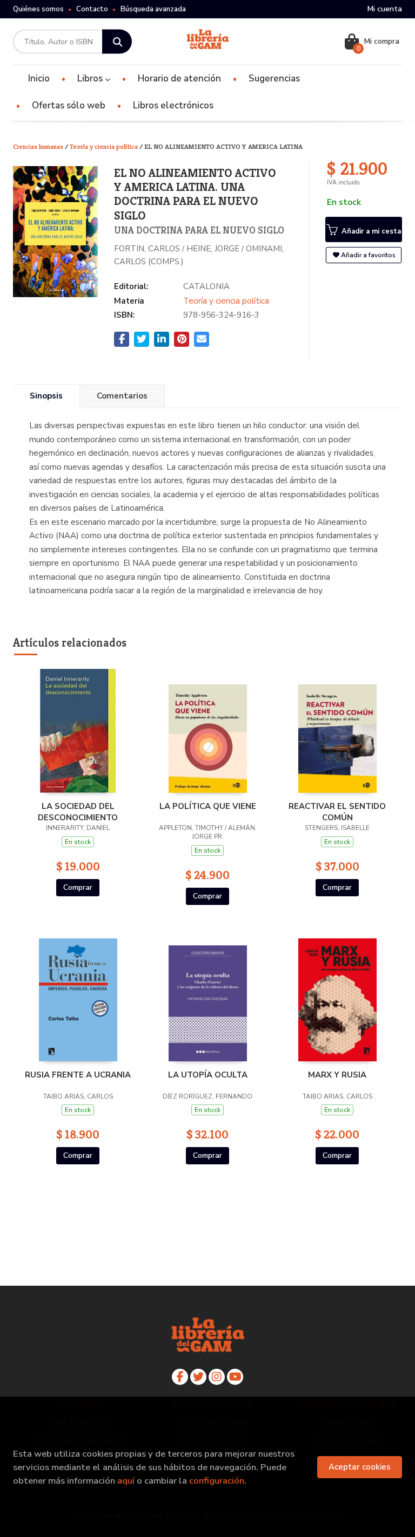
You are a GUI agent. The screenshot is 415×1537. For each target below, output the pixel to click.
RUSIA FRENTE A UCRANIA (78, 1074)
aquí (126, 1480)
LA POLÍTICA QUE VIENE (207, 806)
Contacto (92, 9)
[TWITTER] (198, 1377)
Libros (91, 78)
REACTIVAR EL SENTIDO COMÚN (337, 811)
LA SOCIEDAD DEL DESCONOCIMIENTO (78, 811)
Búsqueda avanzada (153, 9)
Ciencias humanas (39, 146)
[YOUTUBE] (235, 1377)
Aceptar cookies (360, 1466)
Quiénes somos (38, 9)
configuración (216, 1480)
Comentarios (122, 395)
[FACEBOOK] (180, 1377)
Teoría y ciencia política (104, 146)
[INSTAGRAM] (217, 1377)
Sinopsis (46, 395)
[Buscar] (117, 42)
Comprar (77, 887)
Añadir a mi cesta (370, 231)
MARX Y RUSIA (337, 1074)
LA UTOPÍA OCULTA (207, 1074)
